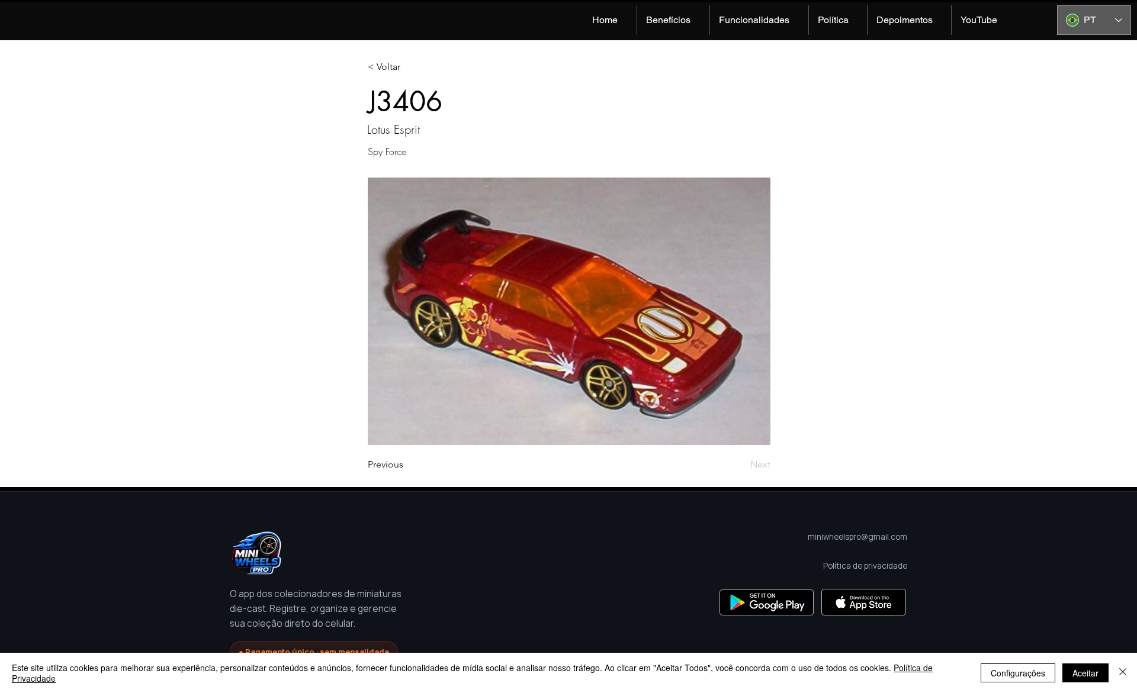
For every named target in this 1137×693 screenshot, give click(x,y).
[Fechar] (1123, 673)
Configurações (1018, 673)
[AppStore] (864, 602)
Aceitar (1085, 673)
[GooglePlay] (767, 602)
